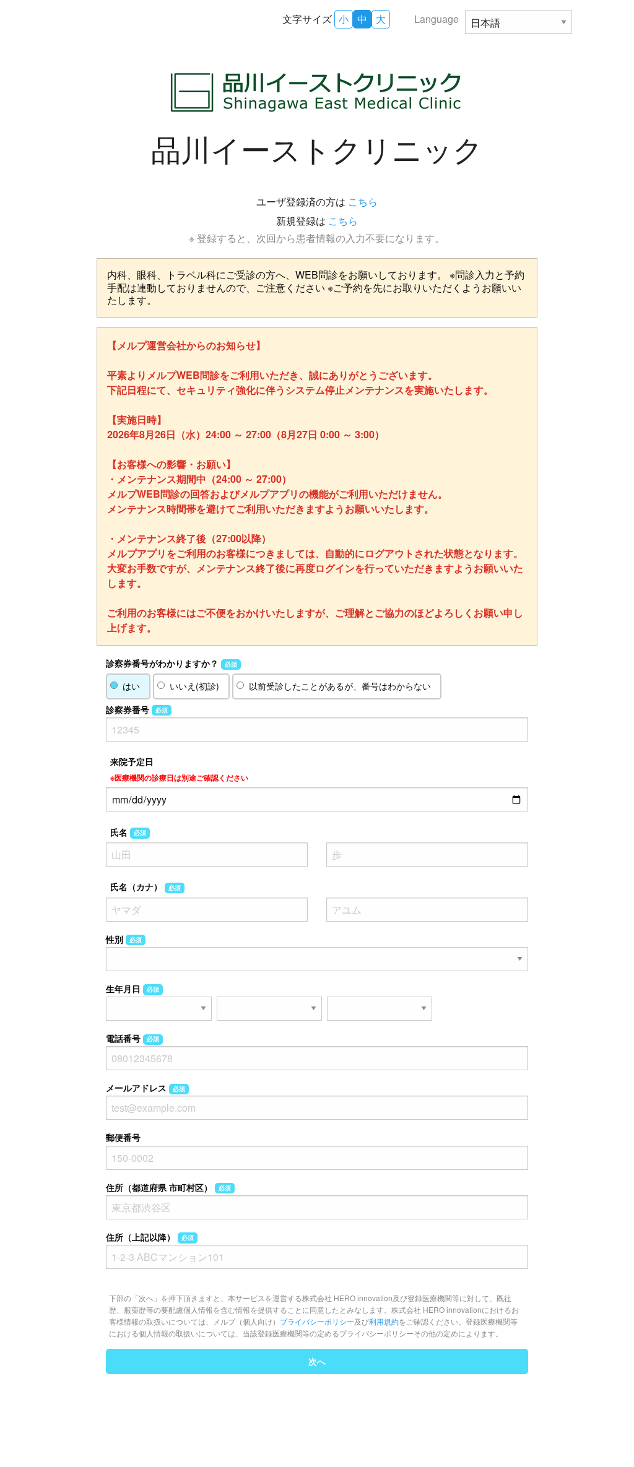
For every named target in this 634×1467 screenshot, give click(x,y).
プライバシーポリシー (317, 1321)
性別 (124, 939)
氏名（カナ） (145, 886)
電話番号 (132, 1038)
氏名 (128, 832)
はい (131, 686)
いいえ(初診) (194, 686)
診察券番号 (137, 709)
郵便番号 (123, 1137)
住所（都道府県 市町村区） (168, 1187)
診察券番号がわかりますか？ (171, 663)
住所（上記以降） (150, 1237)
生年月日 (132, 988)
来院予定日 (179, 769)
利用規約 (384, 1321)
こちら (363, 201)
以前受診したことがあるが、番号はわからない (340, 686)
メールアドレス (145, 1087)
